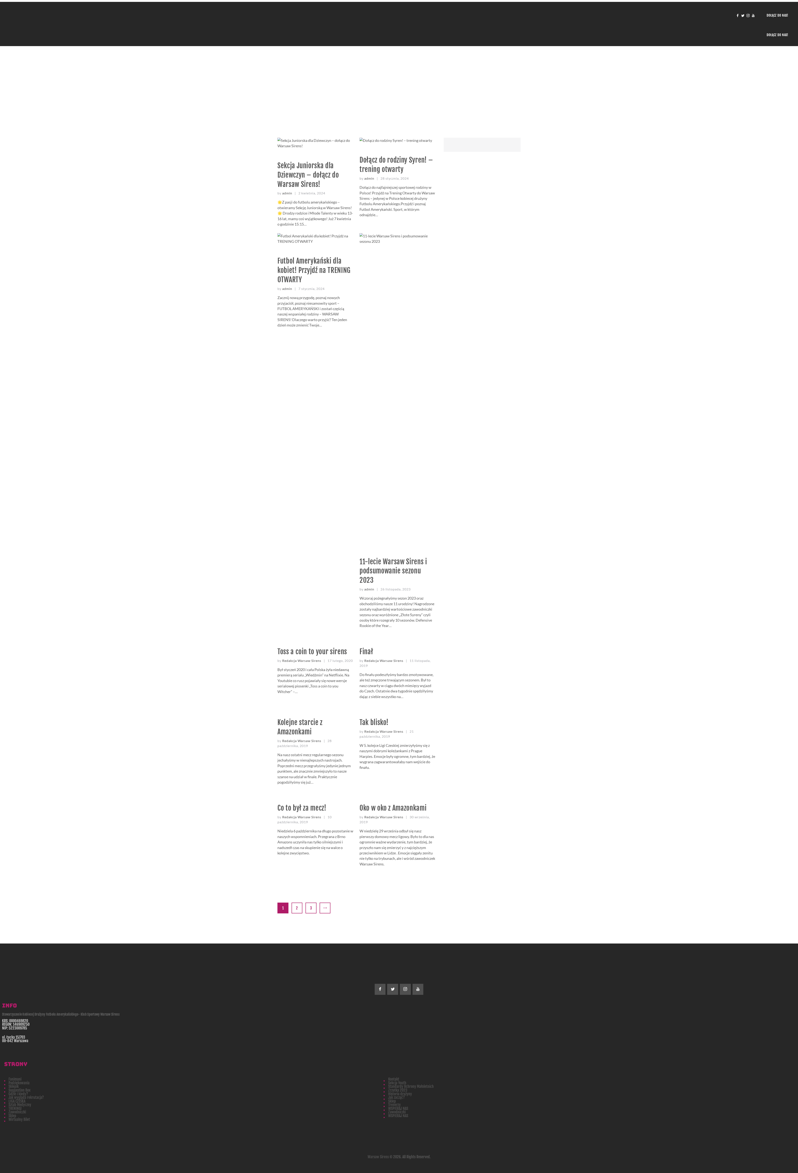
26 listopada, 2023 (396, 589)
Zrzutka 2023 (397, 1090)
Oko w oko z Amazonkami (393, 808)
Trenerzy (394, 1104)
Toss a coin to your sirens (312, 651)
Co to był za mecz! (301, 808)
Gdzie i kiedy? (18, 1094)
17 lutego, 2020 (340, 661)
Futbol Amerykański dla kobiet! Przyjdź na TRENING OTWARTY (314, 270)
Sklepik (14, 1086)
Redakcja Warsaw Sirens (302, 661)
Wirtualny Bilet (19, 1119)
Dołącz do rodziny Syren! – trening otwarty (396, 165)
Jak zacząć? (396, 1097)
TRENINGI (15, 1108)
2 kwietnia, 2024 (311, 193)
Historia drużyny (400, 1094)
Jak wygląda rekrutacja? (26, 1097)
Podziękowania (19, 1083)
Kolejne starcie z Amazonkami (300, 727)
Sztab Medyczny (20, 1104)
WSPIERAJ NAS (398, 1108)
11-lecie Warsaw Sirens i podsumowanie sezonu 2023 (393, 571)
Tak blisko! (374, 722)
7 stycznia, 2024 (311, 289)
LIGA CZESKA (17, 1101)
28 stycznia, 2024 (395, 178)
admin (287, 193)
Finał (366, 651)
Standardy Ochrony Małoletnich (411, 1086)
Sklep (392, 1101)
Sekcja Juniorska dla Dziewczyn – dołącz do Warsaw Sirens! (308, 175)
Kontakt (393, 1079)
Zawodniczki (17, 1112)
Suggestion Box (20, 1090)
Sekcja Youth (397, 1083)
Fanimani (15, 1079)
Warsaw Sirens (378, 1157)
